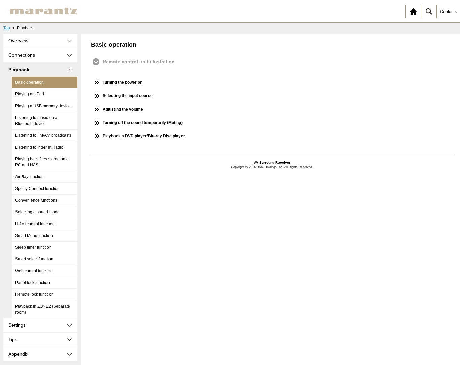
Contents (448, 11)
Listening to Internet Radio (39, 147)
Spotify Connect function (37, 188)
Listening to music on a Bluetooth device (36, 120)
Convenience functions (36, 200)
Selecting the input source (128, 95)
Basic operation (29, 82)
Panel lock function (32, 282)
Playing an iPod (29, 94)
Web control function (34, 271)
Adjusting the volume (123, 109)
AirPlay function (29, 176)
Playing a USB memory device (43, 106)
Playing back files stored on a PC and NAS (42, 162)
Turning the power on (122, 82)
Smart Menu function (34, 235)
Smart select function (34, 259)
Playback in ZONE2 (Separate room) (42, 309)
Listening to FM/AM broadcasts (43, 135)
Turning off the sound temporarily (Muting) (143, 122)
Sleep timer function (33, 247)
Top (6, 28)
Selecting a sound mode (37, 212)
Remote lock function (34, 294)
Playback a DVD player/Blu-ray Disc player (144, 136)
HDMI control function (35, 223)
